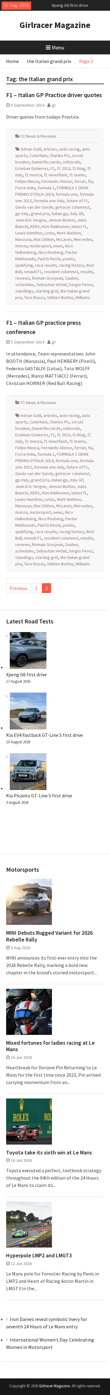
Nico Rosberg (50, 252)
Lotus (50, 233)
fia (90, 181)
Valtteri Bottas (60, 297)
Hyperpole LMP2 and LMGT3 (39, 1255)
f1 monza (33, 175)
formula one (67, 194)
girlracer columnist (72, 207)
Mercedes (83, 239)
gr (54, 105)
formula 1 (46, 188)
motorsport (40, 246)
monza (21, 246)
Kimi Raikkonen (55, 226)
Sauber (71, 278)
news (58, 246)
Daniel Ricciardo (46, 162)
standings (24, 291)
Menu (58, 47)
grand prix (40, 213)
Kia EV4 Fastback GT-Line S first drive (44, 735)
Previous (18, 588)
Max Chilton (44, 239)
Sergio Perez (81, 284)
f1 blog (78, 168)
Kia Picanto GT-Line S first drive (39, 795)
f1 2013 (63, 168)
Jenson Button (61, 220)
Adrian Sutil (31, 149)
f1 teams (77, 175)
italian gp (59, 213)
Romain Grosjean (47, 278)
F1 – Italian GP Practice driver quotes (54, 95)
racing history (71, 265)
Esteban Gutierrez (32, 168)
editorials (71, 162)
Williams (82, 297)
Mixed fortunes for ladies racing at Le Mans (50, 1046)
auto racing (69, 149)
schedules (24, 284)
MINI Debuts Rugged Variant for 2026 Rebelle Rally (49, 936)
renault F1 (33, 271)
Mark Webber (69, 233)
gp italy (22, 213)
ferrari (80, 181)
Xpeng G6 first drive (26, 674)
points (69, 258)
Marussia (23, 239)
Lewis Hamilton (28, 233)
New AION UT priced (70, 7)
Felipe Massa (27, 181)
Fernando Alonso (56, 181)
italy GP (76, 213)
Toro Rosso (34, 297)
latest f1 (79, 226)
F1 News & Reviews (38, 136)
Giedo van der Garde (34, 207)
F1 (53, 168)
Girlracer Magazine (55, 24)
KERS (35, 226)
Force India (25, 188)
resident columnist (61, 271)
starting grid (46, 291)
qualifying (24, 265)
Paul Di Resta (49, 258)
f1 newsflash (55, 175)
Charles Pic (60, 155)
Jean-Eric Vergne (30, 220)
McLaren (64, 239)
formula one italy (49, 200)
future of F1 (77, 200)
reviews (22, 278)
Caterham (38, 155)
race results (46, 265)
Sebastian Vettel (51, 284)
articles (50, 149)
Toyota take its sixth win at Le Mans (49, 1152)
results (86, 271)
